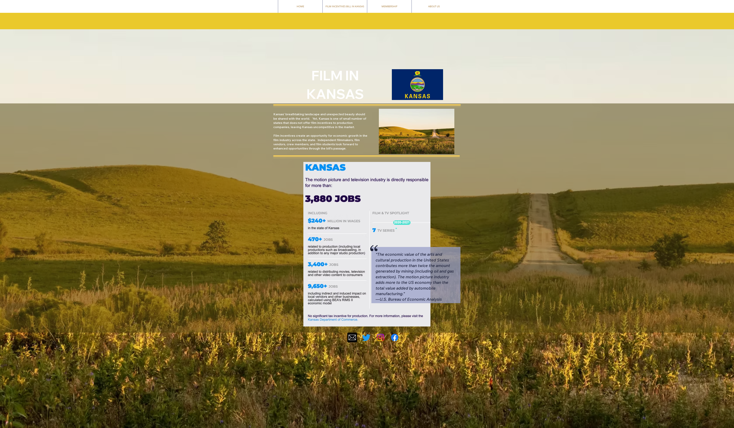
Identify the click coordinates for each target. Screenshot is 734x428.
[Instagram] (380, 337)
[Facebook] (394, 337)
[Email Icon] (352, 337)
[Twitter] (366, 337)
